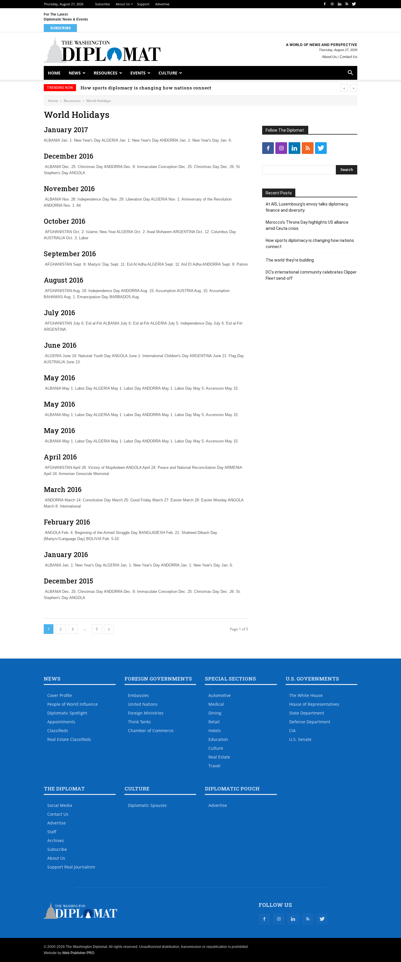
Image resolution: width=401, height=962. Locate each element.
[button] (350, 73)
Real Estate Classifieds (69, 739)
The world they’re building (290, 260)
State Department (306, 713)
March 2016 (63, 489)
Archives (55, 840)
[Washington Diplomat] (102, 50)
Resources (105, 73)
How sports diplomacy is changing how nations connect (145, 88)
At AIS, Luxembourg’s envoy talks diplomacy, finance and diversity (307, 207)
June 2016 (60, 345)
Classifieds (57, 730)
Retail (214, 722)
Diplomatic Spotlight (67, 713)
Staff (51, 831)
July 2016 (59, 312)
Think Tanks (139, 722)
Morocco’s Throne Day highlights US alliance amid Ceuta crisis (307, 225)
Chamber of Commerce (150, 730)
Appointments (61, 722)
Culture (168, 73)
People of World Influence (72, 704)
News (75, 73)
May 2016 (59, 377)
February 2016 (67, 522)
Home (54, 73)
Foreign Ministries (146, 713)
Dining (214, 713)
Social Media (59, 805)
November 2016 (69, 188)
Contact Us (348, 57)
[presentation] (344, 87)
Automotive (219, 695)
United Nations (143, 704)
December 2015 (68, 580)
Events (138, 73)
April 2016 (60, 456)
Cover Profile (59, 695)
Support (143, 4)
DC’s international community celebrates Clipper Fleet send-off (311, 275)
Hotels (214, 730)
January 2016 (66, 554)
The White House (306, 695)
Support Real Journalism (71, 867)
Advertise (162, 4)
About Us (123, 4)
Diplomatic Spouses (147, 805)
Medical (216, 704)
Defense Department (309, 722)
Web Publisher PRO (78, 953)
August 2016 (63, 280)
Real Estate (219, 757)
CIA (292, 730)
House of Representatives (314, 704)
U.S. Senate (300, 739)
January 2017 (66, 129)
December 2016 (68, 156)
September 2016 (70, 253)
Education (218, 739)
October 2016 (64, 221)
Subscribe (102, 4)
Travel (214, 765)
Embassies (138, 695)
